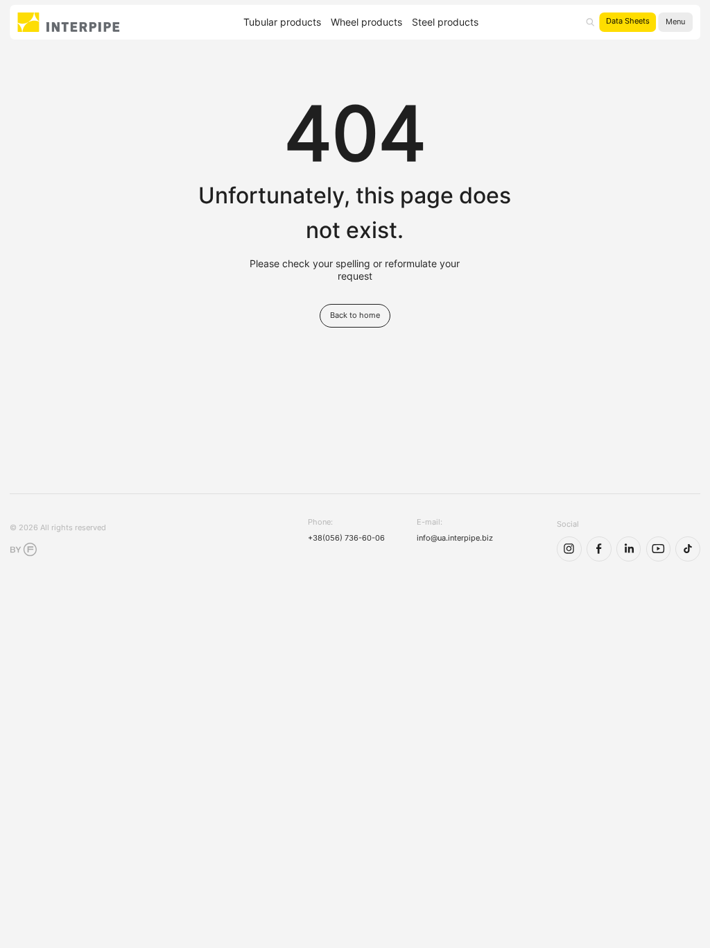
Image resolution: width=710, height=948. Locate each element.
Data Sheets (628, 21)
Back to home (355, 315)
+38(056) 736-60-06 (346, 538)
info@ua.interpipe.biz (455, 538)
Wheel (366, 22)
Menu (675, 21)
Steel (445, 22)
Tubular (282, 22)
